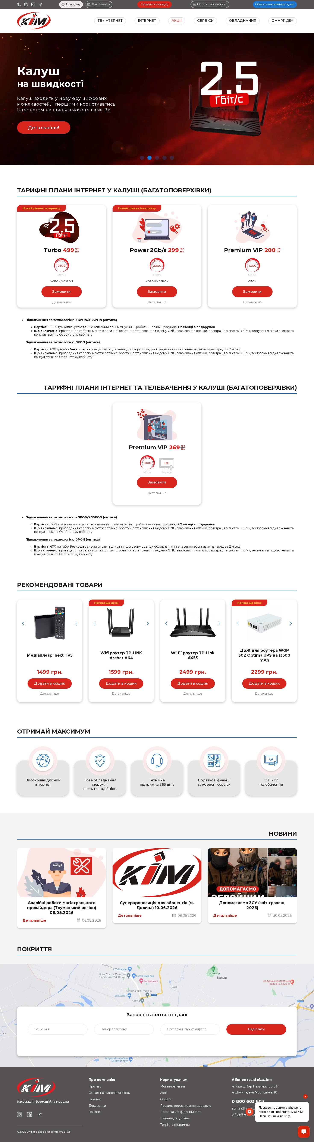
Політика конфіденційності (180, 1112)
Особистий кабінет (212, 4)
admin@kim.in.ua (244, 1108)
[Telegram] (40, 4)
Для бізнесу (101, 4)
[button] (142, 158)
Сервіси (205, 21)
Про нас (95, 1086)
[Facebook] (33, 4)
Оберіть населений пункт (275, 4)
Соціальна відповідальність (109, 1093)
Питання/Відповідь (174, 1118)
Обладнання (242, 21)
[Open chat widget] (304, 1132)
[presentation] (23, 623)
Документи (97, 1106)
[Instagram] (26, 4)
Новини (95, 1099)
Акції (177, 21)
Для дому (73, 4)
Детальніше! (43, 127)
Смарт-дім (282, 21)
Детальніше (61, 302)
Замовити (61, 292)
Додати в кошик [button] (49, 683)
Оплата (165, 1099)
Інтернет (147, 21)
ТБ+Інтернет (110, 21)
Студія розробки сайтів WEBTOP (48, 1131)
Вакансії (95, 1112)
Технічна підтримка (175, 1125)
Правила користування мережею (185, 1106)
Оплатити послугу (154, 4)
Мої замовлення (172, 1086)
